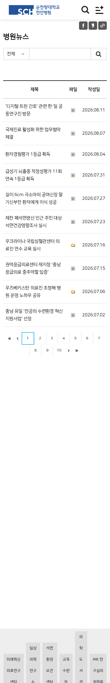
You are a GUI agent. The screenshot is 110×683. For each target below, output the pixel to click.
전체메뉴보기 (99, 10)
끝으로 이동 (77, 350)
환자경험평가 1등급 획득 (27, 154)
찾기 (85, 10)
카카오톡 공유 (93, 25)
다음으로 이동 (69, 350)
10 (59, 350)
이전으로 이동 (18, 338)
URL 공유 (102, 25)
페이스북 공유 (83, 25)
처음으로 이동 (10, 338)
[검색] (99, 54)
